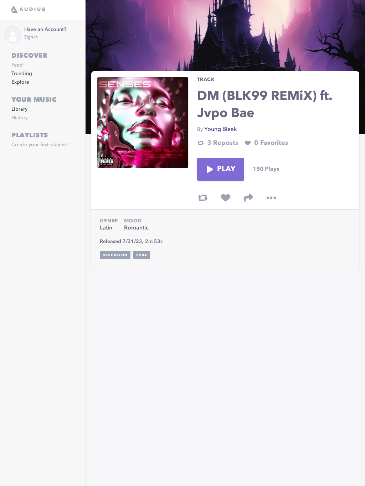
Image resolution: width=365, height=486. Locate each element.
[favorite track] (225, 198)
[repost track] (203, 198)
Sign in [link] (31, 37)
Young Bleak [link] (220, 129)
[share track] (248, 198)
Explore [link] (20, 82)
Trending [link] (21, 73)
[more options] (271, 198)
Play (226, 169)
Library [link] (19, 109)
